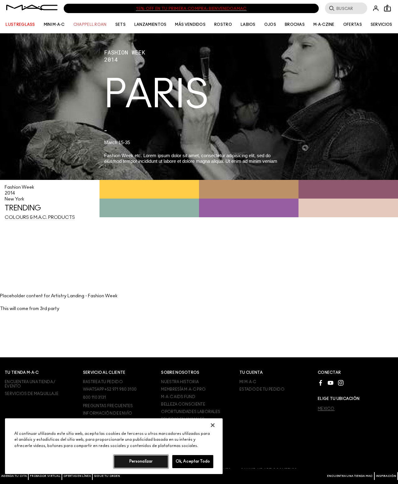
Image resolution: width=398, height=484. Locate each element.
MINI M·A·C (54, 24)
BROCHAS (295, 24)
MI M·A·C (247, 382)
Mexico (326, 409)
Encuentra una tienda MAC (350, 476)
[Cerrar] (213, 425)
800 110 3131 (94, 397)
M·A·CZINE (324, 24)
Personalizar (141, 461)
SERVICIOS (381, 24)
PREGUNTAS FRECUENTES (108, 406)
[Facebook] (320, 383)
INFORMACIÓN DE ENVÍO (107, 413)
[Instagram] (341, 383)
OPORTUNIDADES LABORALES (190, 412)
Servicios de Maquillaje (31, 394)
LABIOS (248, 24)
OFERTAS (352, 24)
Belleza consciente (183, 404)
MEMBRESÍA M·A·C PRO (183, 389)
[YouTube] (330, 383)
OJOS (270, 24)
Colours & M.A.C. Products (40, 217)
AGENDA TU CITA (14, 476)
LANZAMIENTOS (150, 24)
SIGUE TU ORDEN (107, 476)
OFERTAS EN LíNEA (77, 476)
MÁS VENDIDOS (190, 24)
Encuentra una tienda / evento (30, 384)
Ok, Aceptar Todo (193, 461)
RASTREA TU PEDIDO (103, 382)
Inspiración (386, 476)
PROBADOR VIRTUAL (45, 476)
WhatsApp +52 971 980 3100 (110, 389)
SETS (120, 24)
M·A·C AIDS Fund (178, 397)
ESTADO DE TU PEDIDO (262, 389)
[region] (114, 446)
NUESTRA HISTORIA (180, 382)
